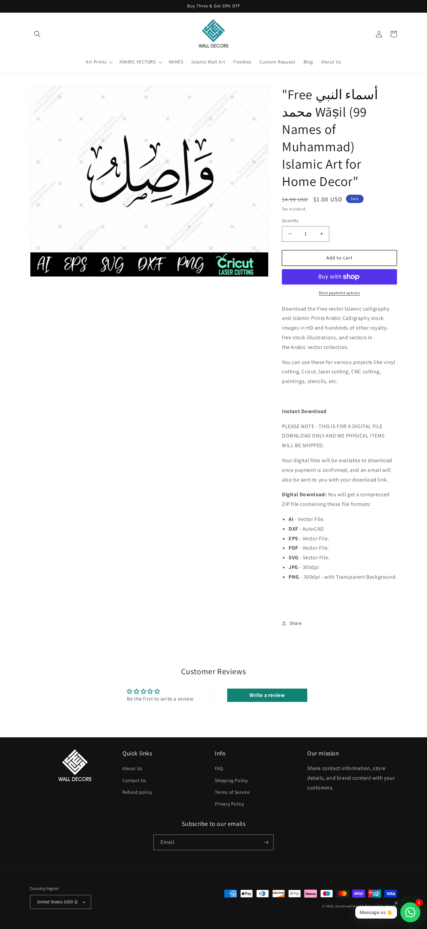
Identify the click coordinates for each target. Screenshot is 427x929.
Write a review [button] (267, 695)
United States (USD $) (57, 902)
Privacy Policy (229, 804)
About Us (132, 768)
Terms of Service (232, 792)
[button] (37, 34)
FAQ (219, 768)
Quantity (290, 220)
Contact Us (134, 780)
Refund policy (137, 792)
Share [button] (296, 623)
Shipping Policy (231, 780)
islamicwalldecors (349, 906)
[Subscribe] (266, 842)
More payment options (339, 292)
